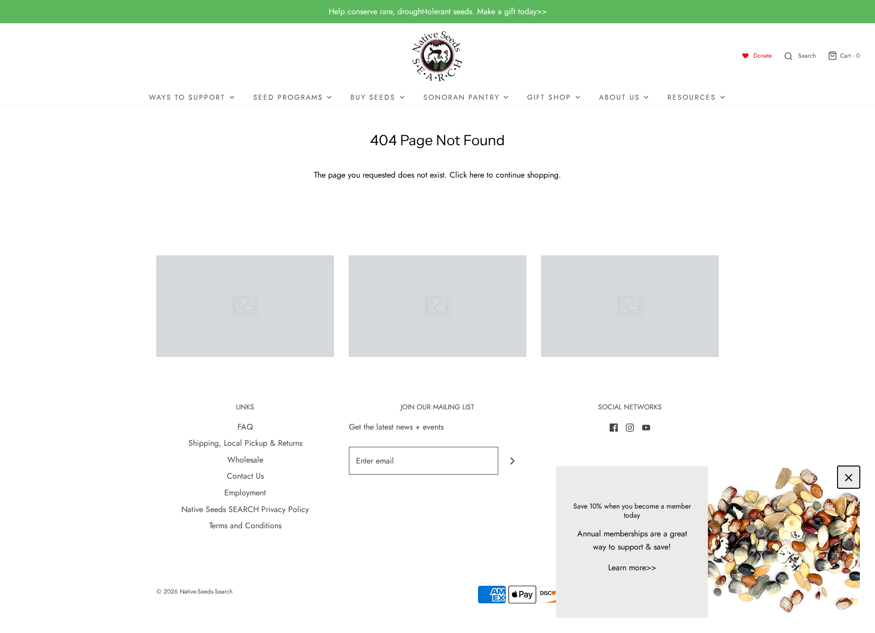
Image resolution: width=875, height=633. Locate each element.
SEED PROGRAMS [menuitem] (288, 97)
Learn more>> (632, 567)
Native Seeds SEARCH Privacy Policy (245, 509)
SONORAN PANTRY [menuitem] (461, 97)
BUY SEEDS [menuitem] (372, 97)
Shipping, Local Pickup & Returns (245, 443)
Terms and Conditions (245, 525)
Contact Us (245, 476)
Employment (245, 492)
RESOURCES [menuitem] (691, 97)
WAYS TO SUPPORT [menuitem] (187, 97)
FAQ (245, 427)
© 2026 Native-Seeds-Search (194, 591)
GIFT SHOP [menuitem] (549, 97)
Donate (762, 55)
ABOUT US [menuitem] (619, 97)
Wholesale (245, 460)
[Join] (512, 461)
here (476, 175)
